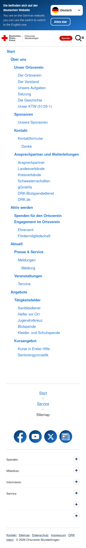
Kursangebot (25, 341)
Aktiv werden (22, 207)
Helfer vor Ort (29, 314)
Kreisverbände (29, 175)
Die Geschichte (30, 100)
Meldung (28, 268)
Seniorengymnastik (33, 355)
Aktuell (17, 244)
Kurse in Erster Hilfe (34, 349)
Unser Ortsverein (28, 67)
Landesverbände (31, 168)
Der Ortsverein (29, 75)
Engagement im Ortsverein (37, 222)
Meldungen (27, 260)
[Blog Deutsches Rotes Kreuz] (65, 436)
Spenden (66, 38)
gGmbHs (25, 187)
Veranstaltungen (28, 276)
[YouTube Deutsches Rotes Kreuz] (35, 436)
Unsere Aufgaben (32, 88)
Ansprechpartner (31, 162)
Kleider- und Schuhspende (39, 332)
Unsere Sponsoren (33, 122)
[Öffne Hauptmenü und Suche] (79, 38)
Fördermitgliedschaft (34, 236)
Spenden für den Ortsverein (38, 215)
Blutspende (27, 326)
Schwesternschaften (34, 181)
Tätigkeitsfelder (27, 300)
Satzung (24, 94)
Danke (26, 146)
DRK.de (24, 199)
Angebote (19, 292)
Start (11, 51)
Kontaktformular (30, 138)
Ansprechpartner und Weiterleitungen (46, 154)
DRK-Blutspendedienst (36, 193)
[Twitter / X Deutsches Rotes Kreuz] (50, 436)
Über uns (18, 59)
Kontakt (20, 130)
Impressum (58, 535)
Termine (24, 284)
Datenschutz (40, 535)
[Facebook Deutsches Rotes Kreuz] (20, 436)
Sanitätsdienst (29, 308)
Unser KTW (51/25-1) (35, 106)
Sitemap (24, 535)
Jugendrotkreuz (30, 320)
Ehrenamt (25, 230)
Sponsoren (23, 114)
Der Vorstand (28, 81)
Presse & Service (28, 252)
